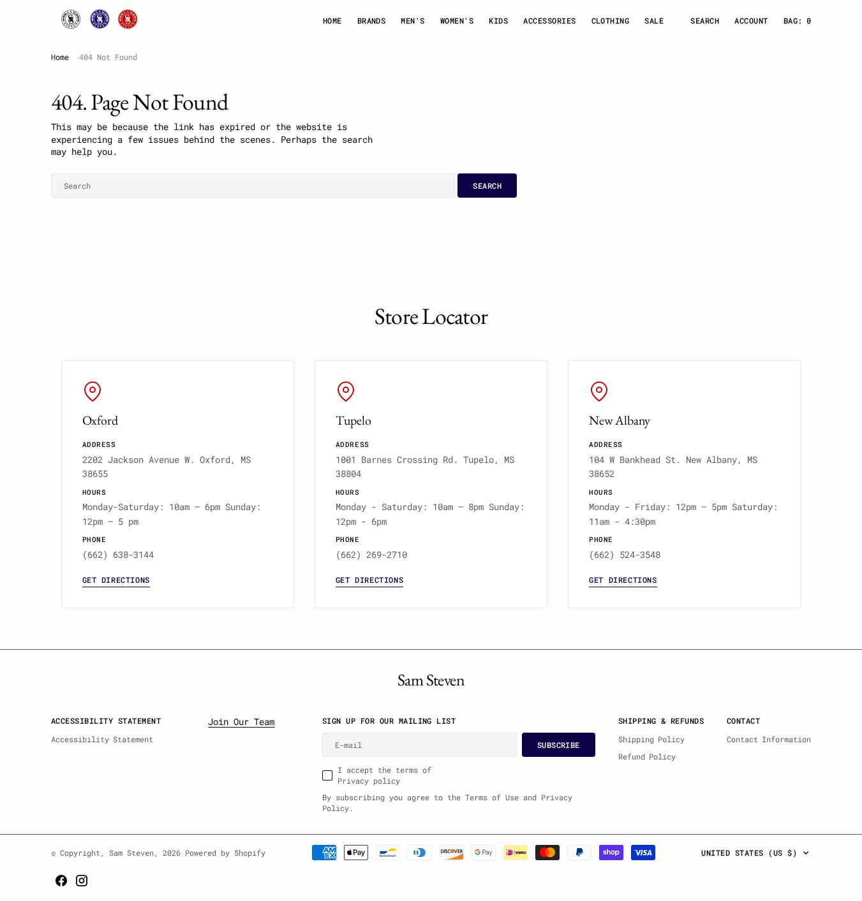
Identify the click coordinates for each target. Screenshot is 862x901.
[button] (751, 20)
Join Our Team (241, 721)
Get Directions (116, 580)
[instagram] (81, 880)
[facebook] (61, 880)
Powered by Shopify (225, 852)
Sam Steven (131, 852)
